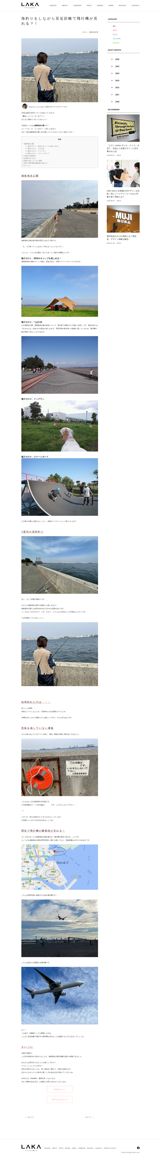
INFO (115, 30)
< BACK (29, 1117)
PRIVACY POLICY (110, 1148)
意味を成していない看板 (32, 160)
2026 (117, 59)
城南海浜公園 (28, 144)
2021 (117, 94)
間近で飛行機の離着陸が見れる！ (36, 163)
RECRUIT (90, 1148)
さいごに (27, 165)
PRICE (61, 1148)
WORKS (68, 1148)
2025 (117, 66)
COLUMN (116, 38)
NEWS (74, 1148)
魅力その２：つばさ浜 (34, 148)
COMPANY (82, 1148)
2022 (117, 87)
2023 (117, 80)
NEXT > (89, 1117)
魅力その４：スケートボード (37, 153)
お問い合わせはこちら (59, 1099)
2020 (117, 101)
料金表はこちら (59, 1089)
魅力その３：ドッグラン (35, 151)
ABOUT (54, 1148)
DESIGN (116, 43)
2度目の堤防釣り (29, 156)
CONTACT (98, 1148)
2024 (117, 73)
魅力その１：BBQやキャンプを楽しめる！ (42, 146)
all (114, 26)
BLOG (84, 32)
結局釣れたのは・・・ (31, 158)
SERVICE (47, 1148)
